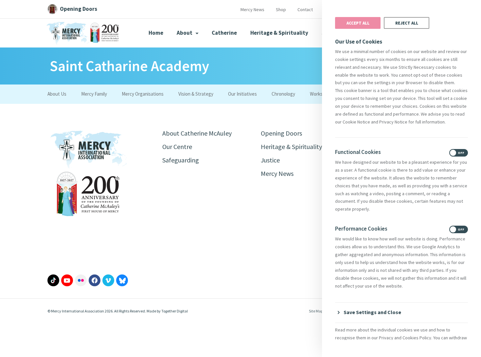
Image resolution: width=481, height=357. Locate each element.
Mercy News (252, 9)
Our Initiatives (242, 94)
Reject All (406, 23)
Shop (281, 9)
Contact (305, 9)
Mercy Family (94, 94)
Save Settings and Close (372, 312)
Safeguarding (180, 160)
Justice (270, 160)
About (185, 32)
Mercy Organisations (143, 94)
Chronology (283, 94)
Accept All (358, 23)
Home (156, 32)
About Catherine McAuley (197, 133)
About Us (56, 94)
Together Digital (174, 311)
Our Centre (177, 146)
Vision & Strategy (195, 94)
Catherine (224, 32)
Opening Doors (281, 133)
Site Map (316, 311)
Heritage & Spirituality (279, 32)
